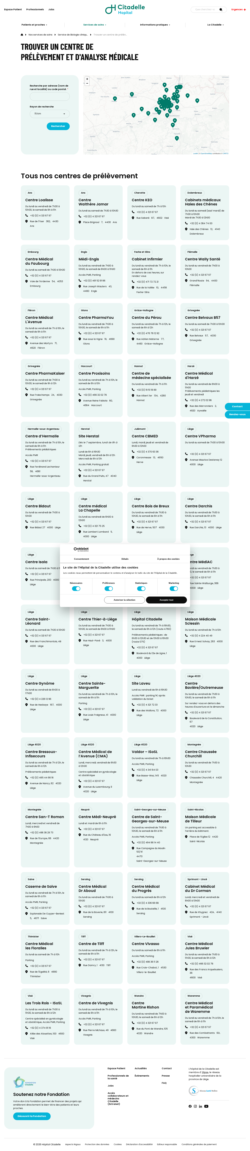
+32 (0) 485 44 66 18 (42, 778)
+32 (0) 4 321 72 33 (147, 705)
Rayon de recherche (42, 107)
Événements (142, 1076)
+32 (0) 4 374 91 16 (40, 1028)
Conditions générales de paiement (199, 1144)
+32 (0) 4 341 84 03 (147, 770)
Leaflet (195, 153)
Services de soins (93, 25)
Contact (237, 407)
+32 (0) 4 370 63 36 (148, 452)
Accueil (22, 35)
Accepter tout (166, 600)
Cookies (118, 1144)
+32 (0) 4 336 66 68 (148, 903)
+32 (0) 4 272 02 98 (201, 400)
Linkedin (200, 1106)
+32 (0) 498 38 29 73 (41, 833)
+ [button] (87, 79)
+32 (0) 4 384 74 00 (201, 223)
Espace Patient (13, 10)
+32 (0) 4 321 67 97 (40, 216)
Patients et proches (33, 25)
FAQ (164, 1083)
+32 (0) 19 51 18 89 (146, 390)
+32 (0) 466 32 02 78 (95, 395)
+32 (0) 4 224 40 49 (201, 636)
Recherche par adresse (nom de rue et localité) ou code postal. (49, 87)
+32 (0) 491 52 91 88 (94, 281)
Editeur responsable (167, 1144)
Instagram (195, 1106)
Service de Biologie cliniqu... (73, 35)
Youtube (206, 1106)
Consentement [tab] (81, 559)
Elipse (205, 1072)
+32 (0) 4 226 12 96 (40, 699)
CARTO (225, 153)
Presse (166, 1076)
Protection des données (97, 1144)
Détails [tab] (125, 559)
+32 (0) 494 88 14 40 (148, 842)
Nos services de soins (40, 35)
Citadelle (125, 10)
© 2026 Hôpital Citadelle (47, 1145)
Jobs (51, 10)
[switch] (109, 588)
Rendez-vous (237, 415)
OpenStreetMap (206, 153)
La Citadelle (214, 25)
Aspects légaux (73, 1144)
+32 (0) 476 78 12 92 (148, 333)
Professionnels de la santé (118, 1077)
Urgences (237, 9)
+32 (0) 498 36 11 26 (148, 962)
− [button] (87, 83)
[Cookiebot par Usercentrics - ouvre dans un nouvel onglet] (76, 549)
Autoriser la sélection (124, 600)
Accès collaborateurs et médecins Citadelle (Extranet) (118, 1099)
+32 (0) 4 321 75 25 (94, 526)
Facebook (190, 1106)
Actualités (141, 1068)
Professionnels (35, 10)
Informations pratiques (154, 25)
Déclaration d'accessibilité (139, 1144)
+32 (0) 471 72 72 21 (148, 282)
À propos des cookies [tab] (168, 559)
